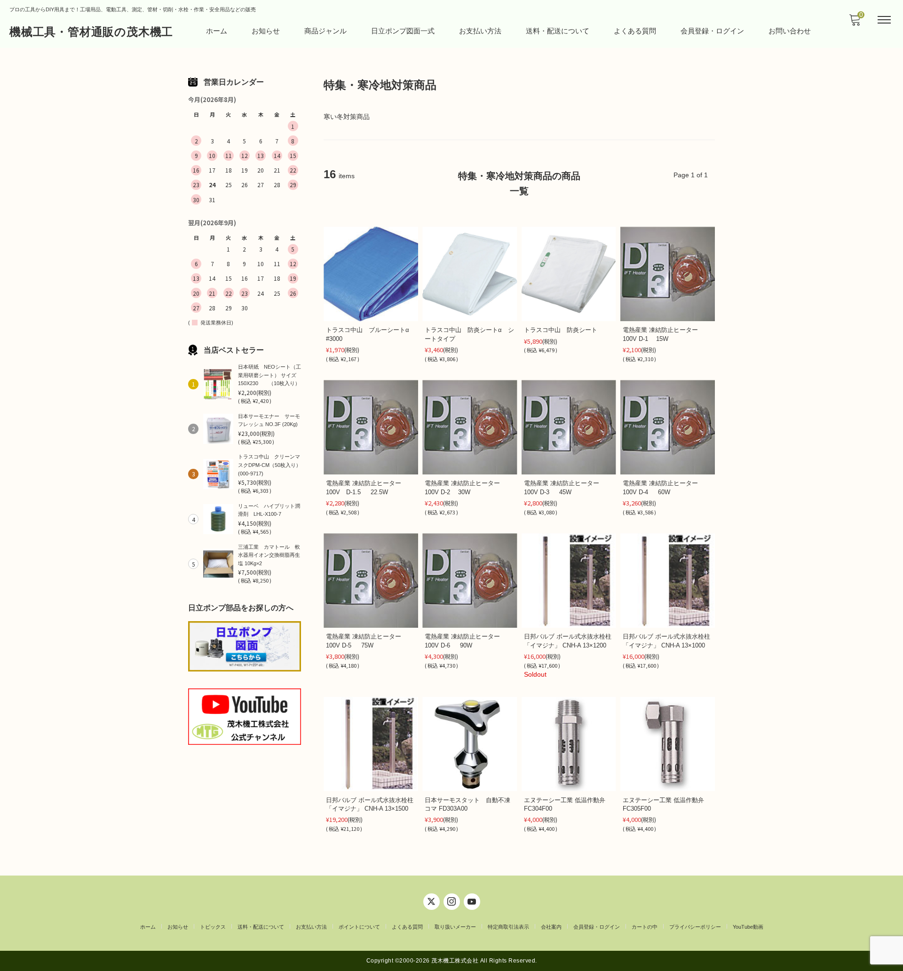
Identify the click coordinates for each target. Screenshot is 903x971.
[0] (854, 22)
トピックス (213, 927)
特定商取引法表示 (508, 927)
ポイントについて (359, 927)
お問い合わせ (789, 31)
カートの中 (644, 927)
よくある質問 (635, 31)
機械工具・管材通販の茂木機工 (91, 31)
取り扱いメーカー (455, 927)
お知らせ (266, 31)
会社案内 (551, 927)
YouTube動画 (748, 927)
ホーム (216, 31)
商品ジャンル (325, 31)
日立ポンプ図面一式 (403, 31)
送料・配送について (557, 31)
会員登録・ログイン (712, 31)
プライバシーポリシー (695, 927)
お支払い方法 (480, 31)
